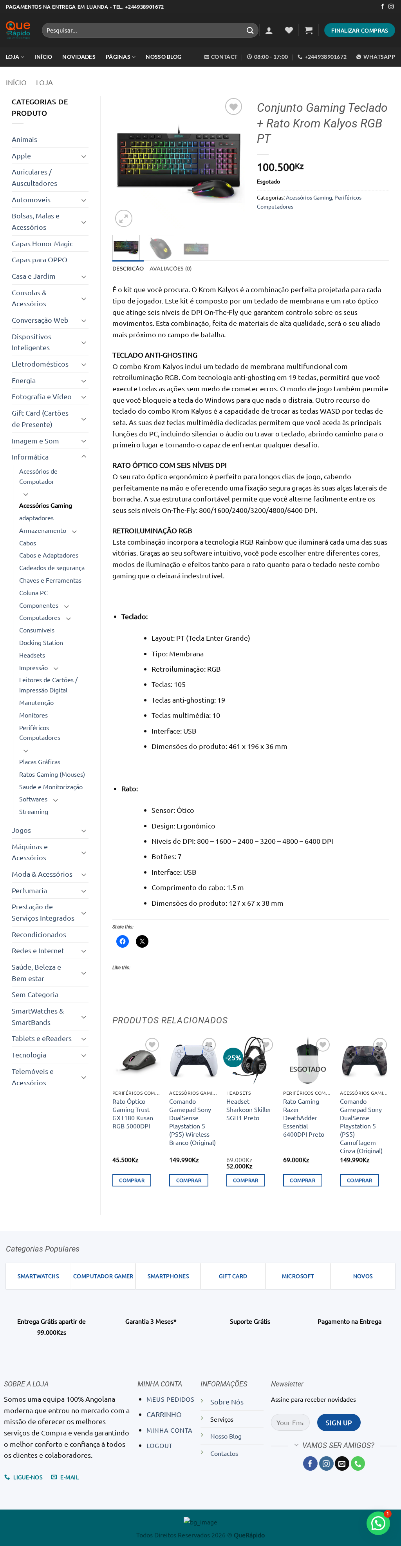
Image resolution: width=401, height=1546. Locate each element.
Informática (30, 456)
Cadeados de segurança (52, 567)
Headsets (32, 655)
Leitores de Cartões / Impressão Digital (48, 685)
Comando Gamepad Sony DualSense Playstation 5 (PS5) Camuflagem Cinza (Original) (361, 1125)
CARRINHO (164, 1414)
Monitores (33, 715)
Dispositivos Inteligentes (31, 342)
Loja (12, 56)
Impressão (33, 667)
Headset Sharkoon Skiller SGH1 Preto (248, 1109)
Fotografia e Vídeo (42, 396)
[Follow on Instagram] (391, 7)
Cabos (27, 543)
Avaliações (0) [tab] (171, 268)
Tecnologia (29, 1054)
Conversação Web (40, 320)
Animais (24, 139)
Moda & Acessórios (42, 874)
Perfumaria (29, 890)
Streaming (33, 811)
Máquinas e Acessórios (30, 852)
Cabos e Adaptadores (48, 555)
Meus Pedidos (170, 1399)
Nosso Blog (163, 56)
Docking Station (41, 642)
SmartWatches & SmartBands (38, 1016)
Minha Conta (169, 1430)
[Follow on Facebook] (382, 7)
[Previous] (125, 162)
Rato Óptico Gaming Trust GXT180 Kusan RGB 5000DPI (132, 1113)
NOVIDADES (79, 56)
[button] (269, 30)
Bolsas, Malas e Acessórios (36, 221)
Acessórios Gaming (45, 505)
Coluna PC (33, 592)
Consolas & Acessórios (29, 298)
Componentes (38, 605)
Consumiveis (36, 630)
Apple (21, 155)
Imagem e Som (35, 440)
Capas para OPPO (39, 259)
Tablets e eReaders (42, 1038)
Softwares (33, 799)
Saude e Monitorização (51, 786)
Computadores (39, 617)
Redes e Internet (38, 950)
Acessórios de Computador (38, 476)
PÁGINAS (118, 56)
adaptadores (36, 517)
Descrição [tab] (128, 268)
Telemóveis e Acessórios (33, 1076)
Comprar (132, 1180)
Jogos (21, 830)
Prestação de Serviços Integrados (43, 912)
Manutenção (36, 702)
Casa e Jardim (34, 276)
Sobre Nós (227, 1401)
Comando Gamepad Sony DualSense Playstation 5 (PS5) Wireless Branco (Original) (192, 1121)
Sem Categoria (35, 994)
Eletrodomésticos (40, 364)
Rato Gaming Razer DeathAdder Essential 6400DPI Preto (303, 1117)
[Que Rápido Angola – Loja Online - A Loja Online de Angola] (18, 30)
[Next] (233, 162)
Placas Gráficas (39, 761)
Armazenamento (42, 530)
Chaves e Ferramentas (50, 580)
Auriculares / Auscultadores (34, 177)
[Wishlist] (289, 30)
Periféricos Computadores (39, 732)
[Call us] (358, 1463)
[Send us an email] (342, 1463)
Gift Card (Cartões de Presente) (40, 418)
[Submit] (250, 30)
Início (16, 82)
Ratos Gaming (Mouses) (52, 774)
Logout (159, 1445)
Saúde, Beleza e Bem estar (36, 972)
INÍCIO (43, 56)
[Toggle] (84, 156)
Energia (24, 380)
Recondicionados (39, 934)
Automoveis (31, 199)
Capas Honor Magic (42, 243)
